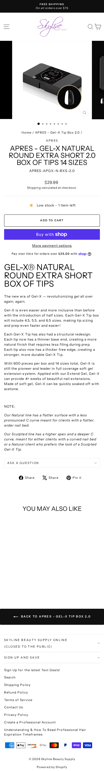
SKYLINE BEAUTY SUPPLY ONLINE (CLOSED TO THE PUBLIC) (35, 643)
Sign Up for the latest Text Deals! (32, 670)
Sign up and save (22, 657)
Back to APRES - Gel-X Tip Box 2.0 (55, 616)
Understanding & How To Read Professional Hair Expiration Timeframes (45, 732)
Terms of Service (18, 700)
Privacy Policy (16, 715)
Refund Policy (16, 692)
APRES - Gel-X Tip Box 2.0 (57, 132)
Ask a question (23, 463)
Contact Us (13, 707)
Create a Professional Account (30, 722)
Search (10, 677)
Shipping (34, 187)
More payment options (52, 245)
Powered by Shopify (52, 767)
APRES (52, 140)
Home (26, 132)
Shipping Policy (17, 685)
